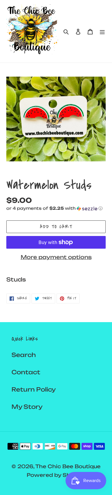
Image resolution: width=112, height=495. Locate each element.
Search (23, 354)
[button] (54, 208)
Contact (25, 372)
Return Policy (33, 389)
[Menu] (102, 31)
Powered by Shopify (56, 475)
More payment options (56, 257)
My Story (27, 406)
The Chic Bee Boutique (68, 466)
